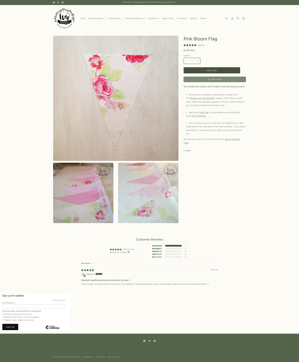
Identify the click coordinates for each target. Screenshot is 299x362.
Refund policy (88, 357)
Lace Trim (204, 112)
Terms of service (113, 357)
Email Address (8, 303)
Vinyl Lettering (199, 116)
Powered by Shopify (74, 357)
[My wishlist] (237, 18)
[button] (97, 18)
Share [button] (188, 150)
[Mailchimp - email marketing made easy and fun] (52, 329)
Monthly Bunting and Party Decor (18, 314)
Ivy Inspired (63, 357)
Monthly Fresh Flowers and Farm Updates (22, 317)
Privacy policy (100, 357)
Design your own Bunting (202, 98)
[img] (87, 270)
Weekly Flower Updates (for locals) (19, 320)
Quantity (187, 56)
